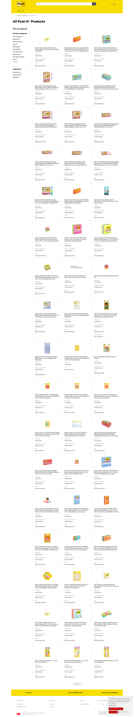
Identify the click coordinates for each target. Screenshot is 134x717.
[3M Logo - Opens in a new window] (21, 4)
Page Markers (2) (17, 49)
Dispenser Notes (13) (18, 36)
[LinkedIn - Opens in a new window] (103, 704)
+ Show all (15, 62)
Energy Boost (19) (17, 74)
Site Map (52, 706)
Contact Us (52, 704)
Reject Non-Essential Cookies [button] (116, 708)
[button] (123, 712)
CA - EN (112, 4)
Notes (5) (15, 44)
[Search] (94, 3)
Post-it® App (19, 704)
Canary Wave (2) (17, 72)
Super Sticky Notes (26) (18, 56)
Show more (77, 683)
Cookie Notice (112, 705)
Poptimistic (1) (16, 77)
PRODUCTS (20, 11)
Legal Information (25, 713)
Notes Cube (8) (16, 46)
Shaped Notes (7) (17, 54)
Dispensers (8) (16, 39)
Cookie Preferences (41, 713)
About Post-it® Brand (84, 704)
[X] (99, 704)
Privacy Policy (33, 713)
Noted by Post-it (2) (17, 41)
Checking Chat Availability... (110, 692)
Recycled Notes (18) (18, 51)
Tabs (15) (15, 59)
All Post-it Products (21, 706)
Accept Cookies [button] (113, 712)
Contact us (29, 692)
